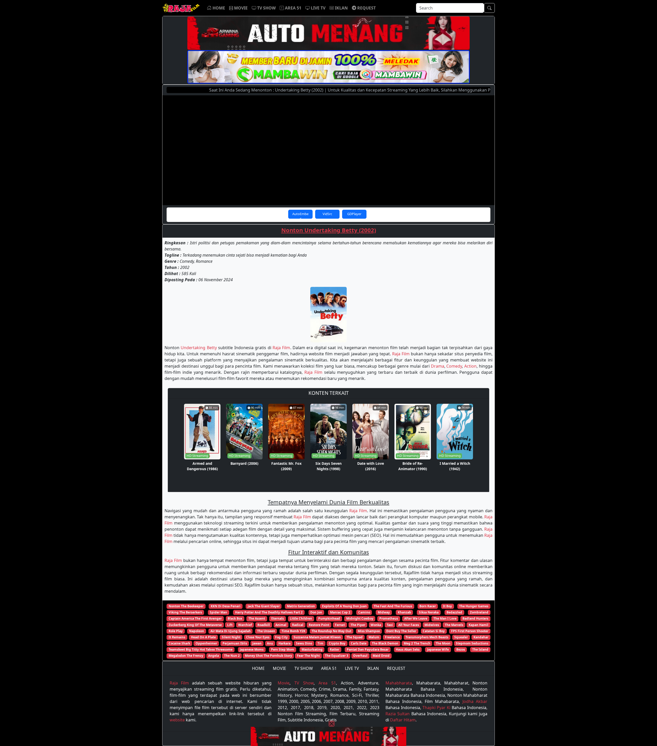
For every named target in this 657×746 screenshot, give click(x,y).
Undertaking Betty (199, 347)
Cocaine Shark (179, 643)
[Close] (331, 724)
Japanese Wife (438, 649)
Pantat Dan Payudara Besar (368, 649)
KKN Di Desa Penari (225, 606)
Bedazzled (454, 612)
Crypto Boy (337, 643)
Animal (280, 625)
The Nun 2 (232, 655)
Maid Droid (381, 655)
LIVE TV (352, 668)
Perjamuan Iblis (235, 643)
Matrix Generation (301, 606)
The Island (480, 649)
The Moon (443, 643)
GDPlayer (354, 213)
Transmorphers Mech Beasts (426, 637)
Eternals (277, 618)
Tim (320, 643)
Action (470, 366)
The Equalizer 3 (336, 655)
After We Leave (415, 618)
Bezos (460, 649)
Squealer (461, 637)
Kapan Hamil (478, 625)
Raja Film (281, 347)
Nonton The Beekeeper (186, 606)
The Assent (256, 618)
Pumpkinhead (329, 618)
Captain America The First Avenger (195, 618)
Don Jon (316, 612)
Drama (437, 366)
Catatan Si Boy (434, 631)
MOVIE (279, 668)
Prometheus (388, 618)
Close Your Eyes (257, 637)
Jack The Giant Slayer (264, 606)
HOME (258, 668)
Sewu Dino (304, 643)
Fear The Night (308, 655)
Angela (213, 655)
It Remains (177, 637)
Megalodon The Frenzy (186, 655)
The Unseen (266, 631)
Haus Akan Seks (408, 649)
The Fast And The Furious (393, 606)
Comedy (454, 366)
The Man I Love (445, 618)
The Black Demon (385, 643)
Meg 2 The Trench (417, 643)
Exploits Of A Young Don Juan (344, 606)
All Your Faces (408, 625)
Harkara (284, 643)
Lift (230, 625)
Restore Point (319, 625)
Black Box (235, 618)
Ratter (334, 649)
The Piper (358, 625)
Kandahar (481, 637)
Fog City (281, 637)
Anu (270, 643)
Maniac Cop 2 (340, 612)
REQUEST (396, 668)
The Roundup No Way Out (331, 631)
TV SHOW (303, 668)
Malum (374, 637)
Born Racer (427, 606)
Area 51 (327, 683)
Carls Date (358, 643)
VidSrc (327, 213)
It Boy (447, 606)
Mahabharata (398, 683)
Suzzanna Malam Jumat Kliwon (317, 637)
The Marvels (454, 625)
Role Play (176, 631)
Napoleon (196, 631)
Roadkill (263, 625)
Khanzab (404, 612)
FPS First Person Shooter (469, 631)
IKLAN (373, 668)
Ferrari (340, 625)
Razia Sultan (397, 714)
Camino (364, 612)
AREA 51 (329, 668)
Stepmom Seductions (472, 643)
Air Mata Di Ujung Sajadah (230, 631)
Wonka (376, 625)
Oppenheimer (206, 643)
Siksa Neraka (429, 612)
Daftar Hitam (403, 720)
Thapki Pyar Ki (436, 707)
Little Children (301, 618)
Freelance (392, 637)
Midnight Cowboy (359, 618)
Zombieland (479, 612)
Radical (297, 625)
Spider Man (218, 612)
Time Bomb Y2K (293, 631)
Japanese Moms (252, 649)
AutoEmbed (300, 215)
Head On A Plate (203, 637)
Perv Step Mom (282, 649)
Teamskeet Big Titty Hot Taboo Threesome (201, 649)
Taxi (390, 625)
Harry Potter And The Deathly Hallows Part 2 (269, 612)
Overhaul (360, 655)
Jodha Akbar (474, 701)
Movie (283, 683)
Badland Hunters (475, 618)
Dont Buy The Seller (401, 631)
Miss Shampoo (369, 631)
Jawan (257, 643)
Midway (384, 612)
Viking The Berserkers (185, 612)
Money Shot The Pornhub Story (268, 655)
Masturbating (312, 649)
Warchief (245, 625)
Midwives (431, 625)
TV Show (304, 683)
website (177, 720)
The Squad (354, 637)
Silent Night (231, 637)
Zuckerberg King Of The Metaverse (195, 625)
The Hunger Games (473, 606)
